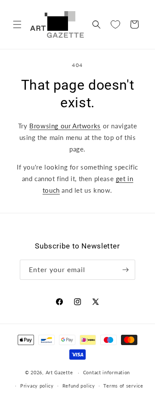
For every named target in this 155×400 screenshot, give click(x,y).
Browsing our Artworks (65, 126)
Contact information (106, 372)
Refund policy (78, 385)
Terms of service (123, 385)
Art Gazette (59, 372)
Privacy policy (37, 385)
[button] (17, 24)
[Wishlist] (115, 24)
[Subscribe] (125, 270)
